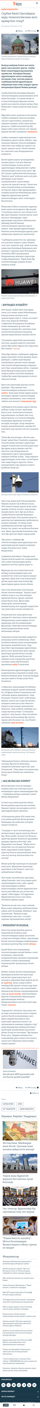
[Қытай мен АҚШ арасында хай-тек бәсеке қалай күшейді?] (20, 1059)
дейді (14, 665)
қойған (4, 393)
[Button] (19, 31)
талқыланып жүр (28, 401)
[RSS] (29, 1385)
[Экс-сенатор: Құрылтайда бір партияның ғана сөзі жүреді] (20, 1196)
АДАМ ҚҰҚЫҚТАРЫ (9, 9)
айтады (32, 944)
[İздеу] (33, 1405)
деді (15, 349)
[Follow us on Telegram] (24, 1385)
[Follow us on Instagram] (19, 1385)
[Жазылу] (34, 1385)
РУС (14, 1405)
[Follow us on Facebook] (3, 1385)
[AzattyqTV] (24, 1405)
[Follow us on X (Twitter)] (8, 1385)
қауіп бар (8, 983)
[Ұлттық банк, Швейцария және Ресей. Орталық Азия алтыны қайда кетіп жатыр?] (20, 1130)
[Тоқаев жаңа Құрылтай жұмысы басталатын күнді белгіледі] (20, 1163)
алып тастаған (17, 723)
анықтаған (32, 132)
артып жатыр (15, 994)
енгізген (12, 1005)
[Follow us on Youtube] (14, 1385)
